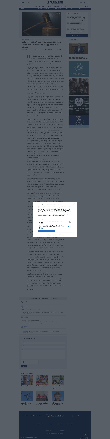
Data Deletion (48, 234)
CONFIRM (47, 230)
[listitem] (55, 219)
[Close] (75, 204)
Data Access (55, 234)
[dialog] (55, 219)
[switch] (69, 222)
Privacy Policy (61, 234)
